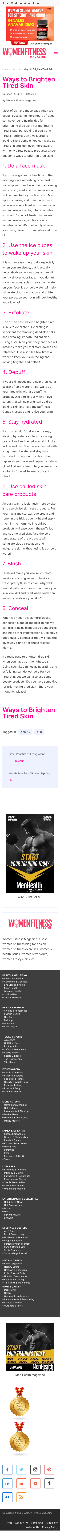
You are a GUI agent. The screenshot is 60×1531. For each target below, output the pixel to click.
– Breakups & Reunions (14, 1169)
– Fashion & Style (11, 1013)
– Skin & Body (9, 1026)
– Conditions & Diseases (14, 981)
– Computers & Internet (14, 1104)
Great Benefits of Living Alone (27, 754)
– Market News (10, 1114)
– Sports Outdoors (11, 1055)
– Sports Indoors (11, 1052)
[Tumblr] (34, 3)
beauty (25, 732)
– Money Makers (11, 1120)
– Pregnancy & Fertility (14, 1156)
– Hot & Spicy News (12, 1202)
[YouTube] (29, 3)
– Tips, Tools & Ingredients (16, 1282)
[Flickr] (38, 3)
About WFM (21, 1522)
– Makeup (7, 1020)
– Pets (5, 1153)
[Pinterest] (16, 3)
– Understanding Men (13, 1188)
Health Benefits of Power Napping (29, 773)
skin (39, 732)
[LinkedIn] (21, 3)
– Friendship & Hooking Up (16, 1176)
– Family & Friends (11, 1140)
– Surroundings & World (14, 1253)
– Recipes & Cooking (13, 1279)
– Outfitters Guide (11, 1043)
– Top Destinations (12, 1059)
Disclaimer (52, 1522)
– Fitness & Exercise (12, 1075)
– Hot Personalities (12, 1205)
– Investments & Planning (15, 1111)
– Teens (6, 1159)
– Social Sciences (11, 1250)
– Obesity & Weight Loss (15, 1082)
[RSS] (21, 1497)
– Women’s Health (11, 991)
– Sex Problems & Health (15, 1182)
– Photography (10, 1046)
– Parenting (8, 1149)
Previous (19, 760)
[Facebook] (3, 3)
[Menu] (56, 53)
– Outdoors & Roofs (12, 1305)
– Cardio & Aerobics (12, 1072)
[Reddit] (25, 3)
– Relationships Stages (14, 1179)
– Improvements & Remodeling (18, 1299)
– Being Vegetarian (12, 1263)
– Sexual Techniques (13, 1185)
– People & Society (12, 1240)
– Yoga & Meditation (12, 997)
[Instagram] (12, 3)
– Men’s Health (9, 988)
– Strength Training (12, 1091)
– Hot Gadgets (9, 1108)
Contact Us (37, 1522)
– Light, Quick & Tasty (13, 1273)
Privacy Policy (50, 1527)
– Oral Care (8, 1023)
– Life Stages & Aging (13, 984)
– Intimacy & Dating (12, 1172)
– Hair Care (8, 1017)
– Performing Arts (11, 1214)
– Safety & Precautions (14, 1049)
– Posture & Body (11, 1088)
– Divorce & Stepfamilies (15, 1137)
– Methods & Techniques (15, 1117)
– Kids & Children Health (14, 1143)
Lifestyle (31, 93)
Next (12, 780)
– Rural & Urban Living (13, 1247)
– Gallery (6, 1293)
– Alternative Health (12, 978)
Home (9, 1522)
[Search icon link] (55, 3)
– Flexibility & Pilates (13, 1078)
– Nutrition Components (14, 1276)
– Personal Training (12, 1085)
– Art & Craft (8, 1231)
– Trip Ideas (8, 1062)
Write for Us (32, 1527)
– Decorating (9, 1289)
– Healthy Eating (10, 1266)
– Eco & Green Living (13, 1234)
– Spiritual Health (11, 994)
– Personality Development (16, 1243)
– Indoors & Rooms (12, 1302)
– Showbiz (7, 1217)
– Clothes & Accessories (14, 1010)
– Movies (7, 1208)
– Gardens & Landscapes (15, 1296)
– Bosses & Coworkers (13, 1133)
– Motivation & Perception (15, 1237)
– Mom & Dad (9, 1146)
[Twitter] (8, 3)
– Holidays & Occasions (14, 1270)
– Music (6, 1211)
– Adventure (8, 1040)
